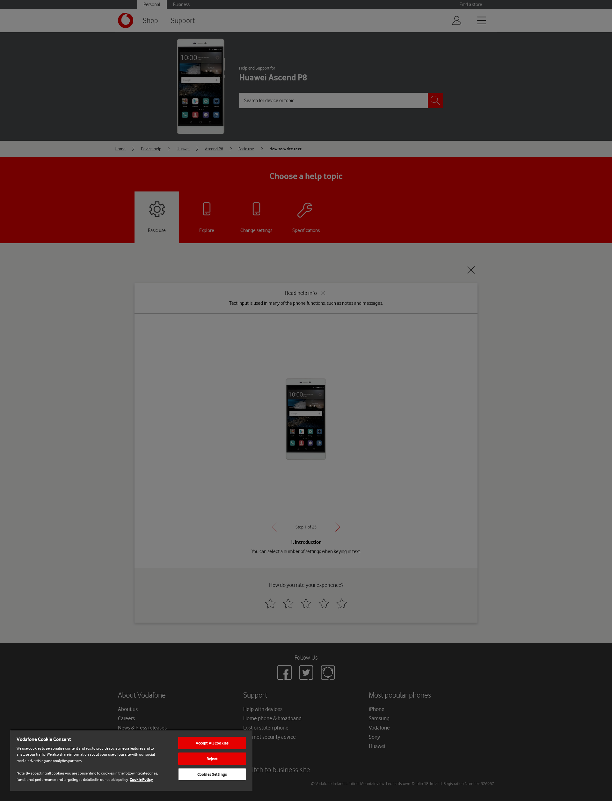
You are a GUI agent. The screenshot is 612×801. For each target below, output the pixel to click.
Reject (212, 758)
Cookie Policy (141, 779)
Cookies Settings (212, 774)
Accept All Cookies (212, 743)
